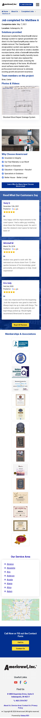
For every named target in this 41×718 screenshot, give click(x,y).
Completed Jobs (27, 11)
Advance (10, 564)
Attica (9, 587)
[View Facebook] (20, 682)
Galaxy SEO (25, 716)
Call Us (20, 642)
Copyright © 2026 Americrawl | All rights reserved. (21, 711)
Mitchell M (8, 243)
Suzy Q (6, 203)
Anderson (10, 576)
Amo (8, 572)
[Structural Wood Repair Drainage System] (20, 100)
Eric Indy (7, 283)
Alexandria (11, 568)
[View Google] (25, 682)
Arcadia (10, 580)
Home (5, 11)
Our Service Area (20, 556)
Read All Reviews (20, 325)
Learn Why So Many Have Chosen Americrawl (20, 185)
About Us (14, 11)
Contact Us (20, 649)
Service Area (16, 705)
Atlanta (9, 583)
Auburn (9, 591)
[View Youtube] (15, 682)
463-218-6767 (27, 4)
